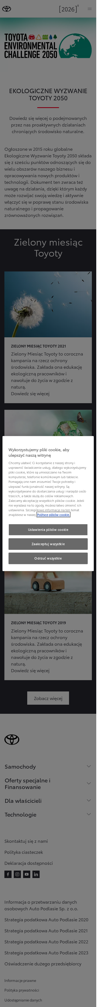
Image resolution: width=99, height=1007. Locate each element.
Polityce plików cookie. (53, 514)
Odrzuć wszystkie (48, 558)
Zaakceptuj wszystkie (48, 544)
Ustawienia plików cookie (48, 529)
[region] (48, 503)
